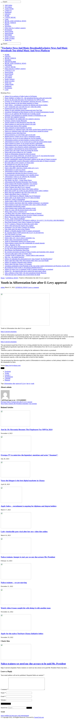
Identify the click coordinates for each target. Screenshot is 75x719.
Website (3, 700)
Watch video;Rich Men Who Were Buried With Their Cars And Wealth (27, 260)
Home (3, 278)
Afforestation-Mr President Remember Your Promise (21, 182)
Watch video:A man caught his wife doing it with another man (26, 608)
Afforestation (8, 383)
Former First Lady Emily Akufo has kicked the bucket (21, 150)
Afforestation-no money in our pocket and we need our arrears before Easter (28, 142)
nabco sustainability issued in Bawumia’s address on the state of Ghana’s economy (30, 161)
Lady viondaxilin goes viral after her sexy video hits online (23, 107)
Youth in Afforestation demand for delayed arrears (20, 154)
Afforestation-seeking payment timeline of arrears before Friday (24, 140)
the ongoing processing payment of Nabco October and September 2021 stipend (29, 252)
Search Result (9, 33)
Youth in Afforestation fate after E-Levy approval (20, 185)
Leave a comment (33, 287)
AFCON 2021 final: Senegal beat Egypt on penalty (20, 246)
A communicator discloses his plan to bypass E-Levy (21, 173)
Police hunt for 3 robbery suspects (15, 28)
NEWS (7, 24)
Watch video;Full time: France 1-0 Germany (18, 264)
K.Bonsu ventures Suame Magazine (16, 121)
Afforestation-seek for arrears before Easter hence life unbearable (25, 145)
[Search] (1, 2)
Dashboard (8, 12)
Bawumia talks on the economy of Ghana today (19, 163)
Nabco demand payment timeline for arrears (18, 128)
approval (18, 383)
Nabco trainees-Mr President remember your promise (21, 183)
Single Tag (8, 40)
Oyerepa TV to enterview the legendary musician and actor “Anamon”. (27, 101)
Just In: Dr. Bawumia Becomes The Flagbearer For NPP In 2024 (25, 100)
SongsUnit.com (39, 717)
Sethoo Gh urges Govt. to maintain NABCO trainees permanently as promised (29, 269)
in (29, 383)
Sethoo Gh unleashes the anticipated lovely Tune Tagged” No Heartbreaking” (29, 259)
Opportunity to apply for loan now (15, 178)
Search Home (9, 31)
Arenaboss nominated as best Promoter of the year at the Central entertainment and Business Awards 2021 (37, 266)
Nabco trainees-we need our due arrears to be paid (20, 124)
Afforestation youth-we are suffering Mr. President (20, 176)
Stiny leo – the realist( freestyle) (14, 257)
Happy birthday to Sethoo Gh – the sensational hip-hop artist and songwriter (28, 98)
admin (3, 287)
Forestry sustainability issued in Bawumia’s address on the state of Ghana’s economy (31, 159)
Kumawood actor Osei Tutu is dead (16, 108)
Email (3, 696)
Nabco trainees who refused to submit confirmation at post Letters (25, 147)
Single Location (9, 38)
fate (27, 383)
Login (6, 19)
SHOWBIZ (8, 35)
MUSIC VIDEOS (10, 23)
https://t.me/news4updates (9, 331)
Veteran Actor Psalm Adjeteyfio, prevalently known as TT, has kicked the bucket (29, 156)
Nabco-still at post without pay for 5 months (18, 152)
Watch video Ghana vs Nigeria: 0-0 (15, 211)
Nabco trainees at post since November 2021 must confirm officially (26, 204)
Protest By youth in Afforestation (15, 199)
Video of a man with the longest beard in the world (20, 210)
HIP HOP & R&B (10, 61)
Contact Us (8, 10)
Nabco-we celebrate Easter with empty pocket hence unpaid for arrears (26, 131)
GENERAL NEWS (12, 278)
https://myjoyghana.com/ (13, 365)
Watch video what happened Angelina (16, 239)
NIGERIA (8, 26)
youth (32, 383)
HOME (7, 16)
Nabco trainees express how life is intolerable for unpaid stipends (25, 243)
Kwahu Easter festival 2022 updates (16, 126)
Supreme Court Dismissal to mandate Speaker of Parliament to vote (25, 115)
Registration (8, 30)
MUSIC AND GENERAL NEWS (15, 21)
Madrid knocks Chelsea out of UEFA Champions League (22, 136)
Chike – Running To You (12, 245)
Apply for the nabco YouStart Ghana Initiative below (22, 634)
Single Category (10, 36)
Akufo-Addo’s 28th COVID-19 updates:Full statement (21, 201)
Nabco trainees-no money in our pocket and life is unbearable (23, 143)
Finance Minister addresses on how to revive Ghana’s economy (24, 215)
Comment (4, 689)
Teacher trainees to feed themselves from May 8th (20, 122)
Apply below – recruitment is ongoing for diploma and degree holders (26, 105)
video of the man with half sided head (16, 166)
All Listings (8, 7)
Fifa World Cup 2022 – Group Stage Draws (18, 180)
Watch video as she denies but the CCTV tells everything (22, 197)
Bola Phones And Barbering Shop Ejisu (17, 250)
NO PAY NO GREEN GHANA (15, 117)
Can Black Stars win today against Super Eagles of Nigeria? (23, 213)
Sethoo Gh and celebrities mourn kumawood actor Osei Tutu (23, 110)
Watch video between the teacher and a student (19, 225)
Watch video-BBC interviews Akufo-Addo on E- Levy (22, 168)
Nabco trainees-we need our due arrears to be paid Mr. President (33, 663)
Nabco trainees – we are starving (14, 583)
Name (3, 693)
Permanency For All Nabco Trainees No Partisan (20, 227)
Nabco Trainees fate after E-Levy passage (17, 187)
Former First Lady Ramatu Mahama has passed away (21, 157)
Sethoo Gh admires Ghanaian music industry (18, 262)
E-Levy (23, 383)
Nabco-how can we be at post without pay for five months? (23, 138)
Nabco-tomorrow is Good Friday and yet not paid (20, 135)
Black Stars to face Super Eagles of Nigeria (18, 217)
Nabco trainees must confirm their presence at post (20, 208)
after (13, 383)
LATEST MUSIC (10, 17)
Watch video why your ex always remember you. (20, 238)
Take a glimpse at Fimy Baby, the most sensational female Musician (25, 273)
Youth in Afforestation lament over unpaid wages (20, 241)
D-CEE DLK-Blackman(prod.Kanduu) (17, 248)
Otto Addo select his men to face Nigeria (17, 229)
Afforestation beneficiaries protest (15, 206)
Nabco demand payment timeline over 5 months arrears (22, 175)
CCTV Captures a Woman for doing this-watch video (21, 224)
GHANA (8, 14)
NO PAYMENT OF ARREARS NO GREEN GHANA (22, 119)
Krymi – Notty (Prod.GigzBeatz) (15, 218)
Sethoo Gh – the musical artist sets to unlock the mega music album (25, 271)
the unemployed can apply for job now (17, 164)
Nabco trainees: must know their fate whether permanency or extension (26, 203)
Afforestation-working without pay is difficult (19, 171)
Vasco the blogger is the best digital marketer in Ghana (21, 103)
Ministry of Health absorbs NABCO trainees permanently (22, 231)
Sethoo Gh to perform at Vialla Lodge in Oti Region (21, 96)
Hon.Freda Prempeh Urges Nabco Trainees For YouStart (22, 222)
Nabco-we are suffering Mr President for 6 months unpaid (22, 114)
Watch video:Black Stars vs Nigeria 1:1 (17, 194)
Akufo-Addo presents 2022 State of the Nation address (21, 189)
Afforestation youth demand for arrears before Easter (21, 149)
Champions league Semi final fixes (15, 133)
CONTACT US (10, 70)
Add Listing (8, 5)
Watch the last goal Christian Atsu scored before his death (22, 274)
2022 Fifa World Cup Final (13, 234)
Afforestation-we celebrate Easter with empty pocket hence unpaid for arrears (28, 129)
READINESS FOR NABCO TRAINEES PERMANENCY (24, 267)
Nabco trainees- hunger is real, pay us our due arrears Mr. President (28, 557)
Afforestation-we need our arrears (15, 169)
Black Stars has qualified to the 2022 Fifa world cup (21, 192)
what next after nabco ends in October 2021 (18, 253)
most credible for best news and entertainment (15, 715)
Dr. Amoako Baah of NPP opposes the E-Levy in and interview (24, 232)
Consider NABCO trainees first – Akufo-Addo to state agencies (24, 255)
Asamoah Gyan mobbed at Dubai (15, 236)
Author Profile (9, 9)
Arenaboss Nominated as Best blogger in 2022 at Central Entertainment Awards (29, 112)
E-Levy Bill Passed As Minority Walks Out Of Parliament (22, 196)
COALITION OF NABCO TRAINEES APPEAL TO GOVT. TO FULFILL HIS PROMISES (34, 220)
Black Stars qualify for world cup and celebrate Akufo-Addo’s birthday (26, 190)
